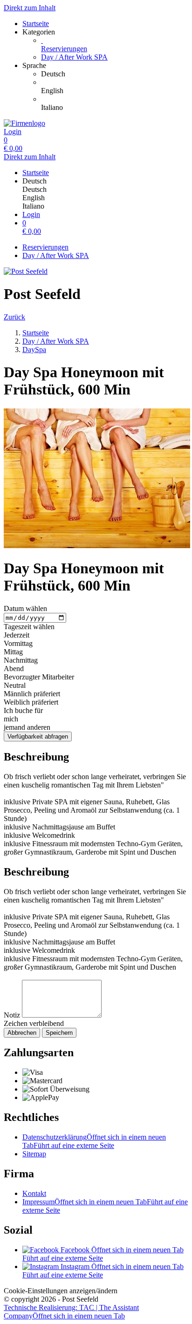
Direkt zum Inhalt (29, 8)
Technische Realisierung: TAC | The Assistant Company (71, 1312)
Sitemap (34, 1154)
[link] (114, 74)
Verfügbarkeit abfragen (37, 736)
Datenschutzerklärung (94, 1141)
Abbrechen (21, 1032)
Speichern (59, 1032)
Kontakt (34, 1193)
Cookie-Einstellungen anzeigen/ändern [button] (60, 1291)
